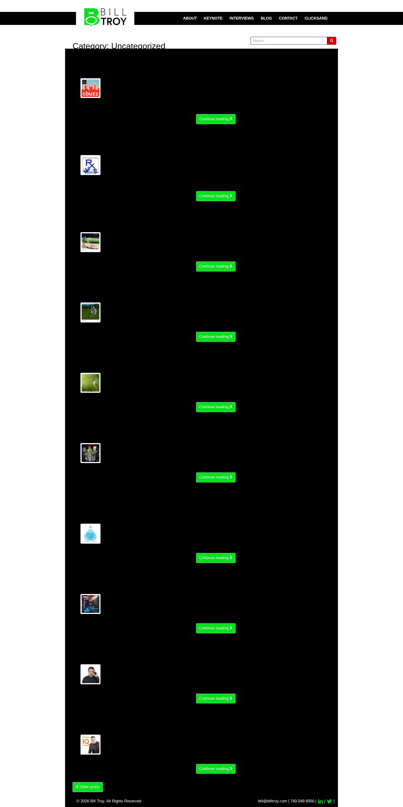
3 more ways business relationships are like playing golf (153, 290)
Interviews (241, 18)
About (190, 18)
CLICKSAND (316, 18)
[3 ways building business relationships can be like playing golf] (90, 383)
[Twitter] (330, 801)
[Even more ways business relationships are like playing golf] (90, 242)
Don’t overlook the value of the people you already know (142, 142)
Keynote (213, 18)
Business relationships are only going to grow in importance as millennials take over (156, 506)
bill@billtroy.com (272, 801)
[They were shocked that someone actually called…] (90, 674)
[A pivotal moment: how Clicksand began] (90, 453)
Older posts (89, 787)
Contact (288, 18)
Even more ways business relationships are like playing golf (147, 219)
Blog (266, 18)
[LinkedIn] (320, 801)
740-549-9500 (302, 801)
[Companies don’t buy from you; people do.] (90, 604)
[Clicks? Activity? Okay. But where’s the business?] (90, 745)
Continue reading (214, 119)
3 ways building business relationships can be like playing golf (154, 360)
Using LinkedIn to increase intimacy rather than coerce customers (153, 65)
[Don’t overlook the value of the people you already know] (90, 165)
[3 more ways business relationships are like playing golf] (90, 312)
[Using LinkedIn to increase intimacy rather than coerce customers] (90, 88)
